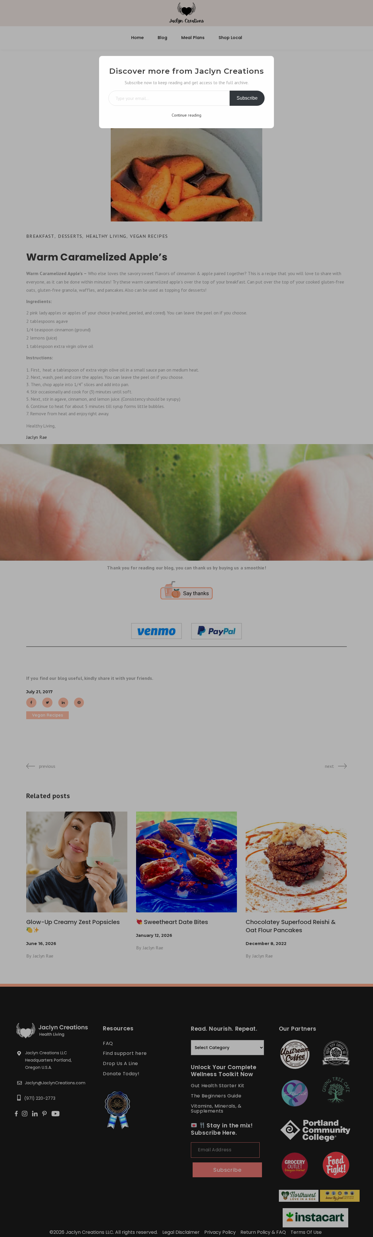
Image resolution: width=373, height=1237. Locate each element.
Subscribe (247, 98)
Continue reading (186, 115)
